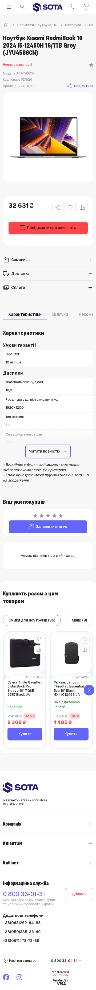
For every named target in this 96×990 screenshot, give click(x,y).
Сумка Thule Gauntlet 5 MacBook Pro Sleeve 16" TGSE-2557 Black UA (24, 689)
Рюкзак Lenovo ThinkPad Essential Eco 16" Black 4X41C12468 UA (69, 689)
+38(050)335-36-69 (22, 931)
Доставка (16, 273)
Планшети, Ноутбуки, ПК (37, 25)
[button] (89, 690)
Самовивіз (16, 260)
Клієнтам (12, 843)
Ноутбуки (73, 25)
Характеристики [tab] (25, 314)
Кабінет (11, 862)
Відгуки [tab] (60, 314)
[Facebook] (7, 977)
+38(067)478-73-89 (21, 940)
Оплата (14, 287)
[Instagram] (20, 977)
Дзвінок (79, 894)
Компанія (12, 824)
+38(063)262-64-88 (22, 922)
